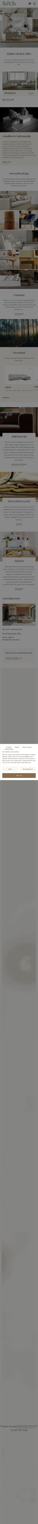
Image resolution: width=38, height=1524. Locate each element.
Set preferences (28, 769)
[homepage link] (9, 5)
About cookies (27, 747)
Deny (10, 769)
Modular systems (16, 390)
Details (17, 747)
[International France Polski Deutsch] (29, 3)
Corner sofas (8, 390)
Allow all (19, 775)
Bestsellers (8, 99)
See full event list (14, 658)
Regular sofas (25, 390)
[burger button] (34, 4)
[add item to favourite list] (30, 368)
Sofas (31, 390)
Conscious (19, 314)
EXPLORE (31, 93)
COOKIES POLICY (26, 1426)
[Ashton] (19, 379)
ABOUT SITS (6, 162)
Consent (9, 747)
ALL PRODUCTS (19, 37)
